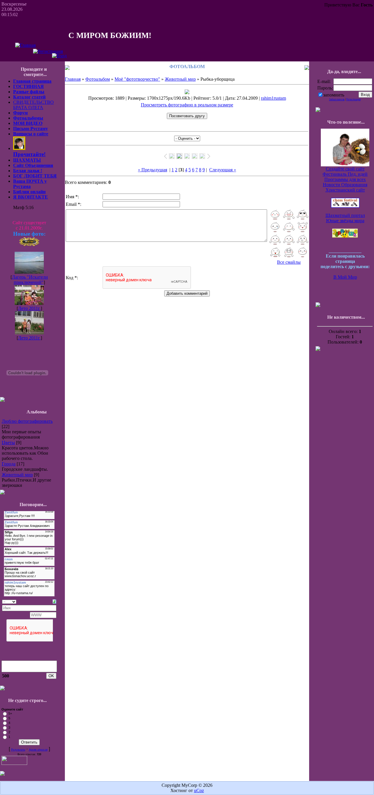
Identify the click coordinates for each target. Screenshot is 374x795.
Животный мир (17, 474)
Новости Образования (345, 184)
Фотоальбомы (28, 117)
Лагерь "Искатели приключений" (30, 280)
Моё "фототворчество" (137, 79)
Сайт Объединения (33, 165)
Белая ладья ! (27, 170)
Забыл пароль (336, 99)
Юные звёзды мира (345, 220)
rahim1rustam (273, 98)
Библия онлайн (29, 191)
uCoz (199, 790)
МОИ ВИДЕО (27, 123)
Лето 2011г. (29, 308)
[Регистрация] (48, 51)
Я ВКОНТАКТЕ (30, 196)
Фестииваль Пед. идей (345, 174)
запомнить (333, 94)
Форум (20, 112)
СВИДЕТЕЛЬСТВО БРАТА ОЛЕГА (33, 105)
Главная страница (32, 81)
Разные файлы (28, 91)
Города (8, 463)
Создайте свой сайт (345, 168)
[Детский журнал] (345, 236)
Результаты (18, 749)
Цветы (8, 442)
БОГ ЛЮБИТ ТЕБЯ (35, 175)
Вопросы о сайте (30, 133)
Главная (73, 79)
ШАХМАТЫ (27, 160)
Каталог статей (29, 96)
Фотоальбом (97, 79)
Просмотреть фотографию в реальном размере (187, 104)
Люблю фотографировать (27, 421)
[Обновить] (54, 601)
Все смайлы (289, 262)
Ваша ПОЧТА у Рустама (30, 184)
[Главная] (25, 45)
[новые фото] (29, 245)
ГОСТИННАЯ (28, 86)
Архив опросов (38, 749)
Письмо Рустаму (30, 128)
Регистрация (353, 99)
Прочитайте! (29, 154)
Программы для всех (345, 179)
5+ (10, 713)
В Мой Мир (345, 277)
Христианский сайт (345, 189)
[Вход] (59, 55)
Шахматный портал (345, 215)
